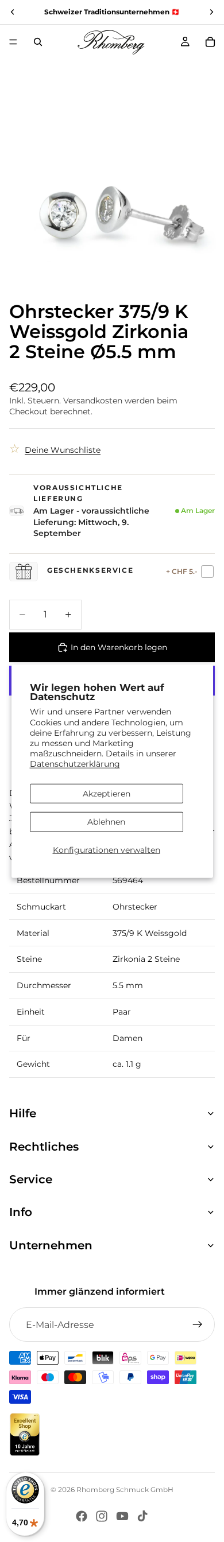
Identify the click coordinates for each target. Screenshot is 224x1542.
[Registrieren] (198, 1324)
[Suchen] (38, 42)
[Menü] (13, 42)
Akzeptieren (106, 793)
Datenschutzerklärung (75, 764)
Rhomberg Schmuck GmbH (124, 1489)
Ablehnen (106, 822)
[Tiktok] (142, 1516)
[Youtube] (122, 1516)
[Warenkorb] (210, 42)
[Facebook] (81, 1516)
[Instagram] (102, 1516)
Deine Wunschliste (63, 450)
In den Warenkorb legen (119, 647)
